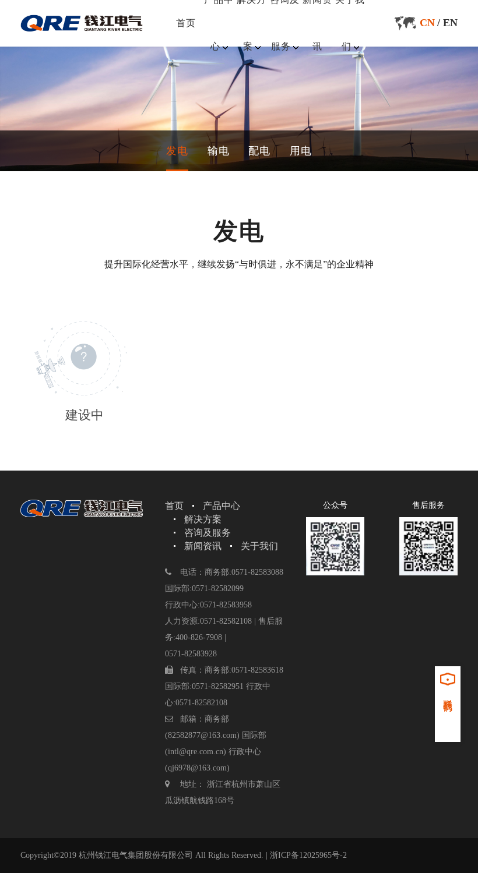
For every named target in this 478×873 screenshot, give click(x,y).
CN (427, 23)
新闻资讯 (203, 546)
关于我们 (259, 546)
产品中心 (221, 506)
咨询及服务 (207, 533)
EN (450, 23)
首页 (186, 23)
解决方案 (203, 519)
